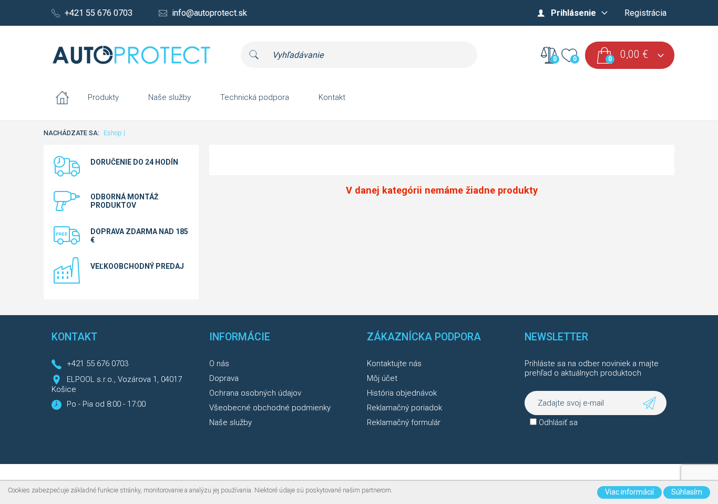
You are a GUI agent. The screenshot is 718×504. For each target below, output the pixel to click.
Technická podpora (254, 97)
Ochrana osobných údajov (255, 393)
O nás (219, 363)
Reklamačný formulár (403, 422)
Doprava (224, 378)
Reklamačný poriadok (404, 407)
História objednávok (402, 393)
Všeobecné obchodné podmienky (270, 407)
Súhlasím (686, 492)
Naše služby (169, 97)
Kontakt (332, 97)
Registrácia (645, 13)
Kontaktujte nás (394, 363)
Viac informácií (629, 492)
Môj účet (382, 378)
